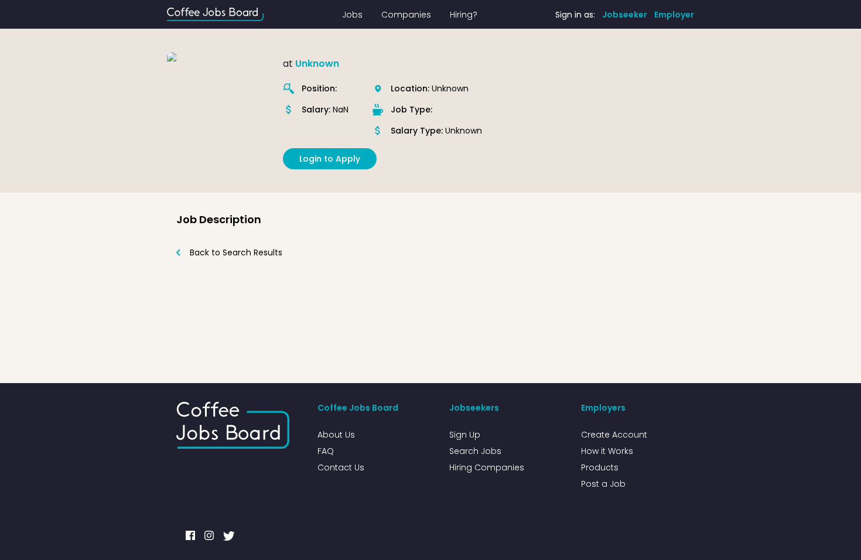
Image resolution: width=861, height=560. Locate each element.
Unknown (317, 63)
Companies (406, 15)
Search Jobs (475, 451)
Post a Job (603, 484)
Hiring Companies (486, 467)
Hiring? (463, 15)
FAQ (325, 451)
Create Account (614, 435)
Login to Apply (329, 159)
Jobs (352, 15)
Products (600, 467)
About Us (336, 435)
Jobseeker (624, 15)
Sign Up (464, 435)
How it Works (607, 451)
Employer (674, 15)
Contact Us (340, 467)
